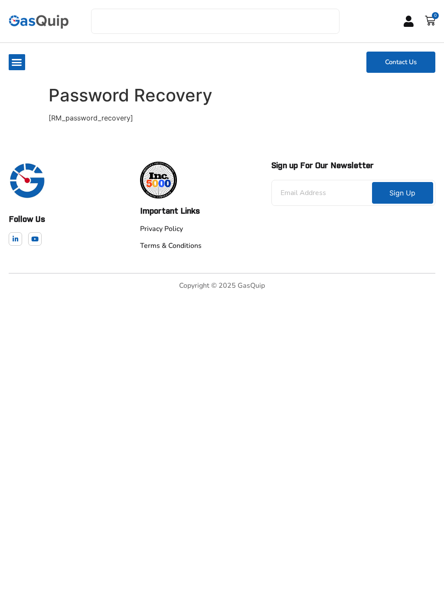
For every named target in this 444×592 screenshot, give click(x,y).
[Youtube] (35, 239)
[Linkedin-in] (15, 239)
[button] (17, 62)
